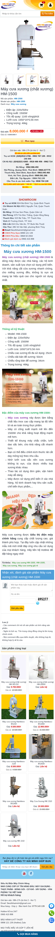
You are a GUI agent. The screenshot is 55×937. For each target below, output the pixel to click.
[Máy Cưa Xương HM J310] (41, 786)
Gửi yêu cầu (47, 867)
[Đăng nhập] (51, 5)
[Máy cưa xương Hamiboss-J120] (13, 746)
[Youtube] (24, 873)
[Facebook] (31, 873)
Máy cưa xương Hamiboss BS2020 (41, 762)
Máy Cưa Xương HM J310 (41, 801)
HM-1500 (40, 562)
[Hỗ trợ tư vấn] (51, 913)
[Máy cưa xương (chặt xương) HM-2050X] (41, 667)
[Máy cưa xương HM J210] (13, 826)
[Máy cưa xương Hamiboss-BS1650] (41, 706)
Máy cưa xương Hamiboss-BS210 (13, 723)
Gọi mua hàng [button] (28, 934)
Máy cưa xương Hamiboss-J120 (13, 762)
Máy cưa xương (10, 565)
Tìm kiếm (48, 13)
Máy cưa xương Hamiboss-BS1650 (41, 723)
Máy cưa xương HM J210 (13, 841)
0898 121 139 (26, 233)
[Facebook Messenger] (51, 906)
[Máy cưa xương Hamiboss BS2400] (13, 786)
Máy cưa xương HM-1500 (23, 562)
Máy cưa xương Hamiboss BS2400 (14, 802)
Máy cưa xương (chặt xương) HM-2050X (41, 683)
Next (50, 45)
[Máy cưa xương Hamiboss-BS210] (13, 706)
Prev (4, 45)
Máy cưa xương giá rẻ (28, 565)
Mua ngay (30, 141)
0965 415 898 (28, 239)
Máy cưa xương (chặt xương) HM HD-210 (13, 683)
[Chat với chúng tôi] (51, 920)
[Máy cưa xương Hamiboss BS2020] (41, 746)
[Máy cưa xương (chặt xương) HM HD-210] (13, 667)
